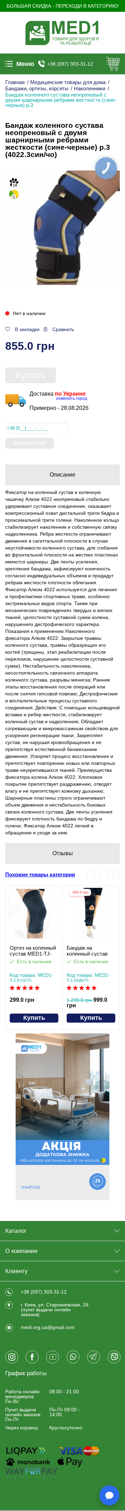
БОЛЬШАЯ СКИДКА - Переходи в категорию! (63, 6)
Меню (25, 63)
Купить (30, 375)
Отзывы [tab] (62, 853)
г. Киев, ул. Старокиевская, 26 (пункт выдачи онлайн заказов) (55, 1309)
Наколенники (89, 88)
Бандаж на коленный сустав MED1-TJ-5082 (87, 950)
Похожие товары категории (40, 874)
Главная (15, 82)
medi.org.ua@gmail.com (48, 1327)
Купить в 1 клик (29, 443)
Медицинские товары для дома (68, 82)
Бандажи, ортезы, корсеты (36, 88)
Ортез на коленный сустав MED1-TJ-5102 (33, 950)
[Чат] (109, 1495)
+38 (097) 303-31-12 (70, 64)
